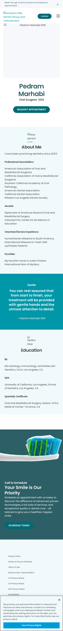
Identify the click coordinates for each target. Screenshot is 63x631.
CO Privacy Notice (16, 583)
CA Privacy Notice (16, 578)
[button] (58, 16)
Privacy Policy (14, 556)
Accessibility (13, 594)
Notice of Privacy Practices (20, 561)
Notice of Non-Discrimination (21, 572)
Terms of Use (14, 567)
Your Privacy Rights (31, 625)
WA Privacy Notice (16, 589)
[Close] (59, 600)
